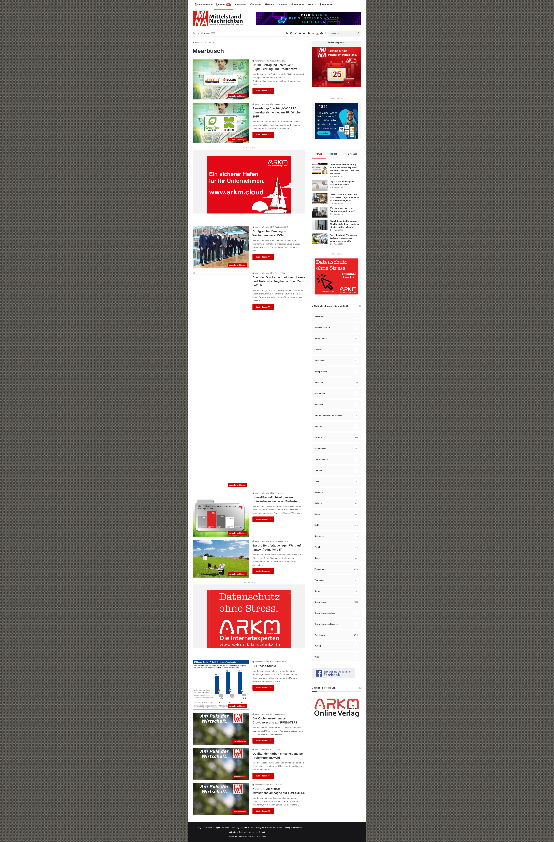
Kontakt (325, 4)
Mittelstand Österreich (238, 832)
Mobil (271, 4)
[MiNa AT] (317, 33)
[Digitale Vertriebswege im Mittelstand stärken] (319, 185)
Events (224, 4)
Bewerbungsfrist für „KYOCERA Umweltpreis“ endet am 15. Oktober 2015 (277, 112)
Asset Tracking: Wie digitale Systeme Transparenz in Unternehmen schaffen (343, 238)
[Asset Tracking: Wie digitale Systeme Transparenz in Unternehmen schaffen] (319, 238)
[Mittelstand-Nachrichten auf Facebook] (333, 677)
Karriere (257, 4)
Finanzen (241, 4)
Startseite (198, 42)
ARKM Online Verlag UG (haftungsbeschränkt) (263, 827)
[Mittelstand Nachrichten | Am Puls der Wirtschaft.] (218, 20)
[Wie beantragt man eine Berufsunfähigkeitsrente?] (319, 212)
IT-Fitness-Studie (264, 665)
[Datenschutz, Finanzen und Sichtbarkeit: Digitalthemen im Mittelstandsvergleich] (319, 198)
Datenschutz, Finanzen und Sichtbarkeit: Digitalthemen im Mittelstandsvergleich (344, 197)
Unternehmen (203, 4)
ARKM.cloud (296, 827)
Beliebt (333, 154)
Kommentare (351, 154)
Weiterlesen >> (263, 90)
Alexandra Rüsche (262, 61)
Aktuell (319, 154)
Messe (283, 4)
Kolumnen (298, 4)
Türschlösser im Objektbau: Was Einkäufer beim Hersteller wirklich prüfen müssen (344, 224)
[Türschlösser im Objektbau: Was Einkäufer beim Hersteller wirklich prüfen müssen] (319, 225)
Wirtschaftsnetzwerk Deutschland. (252, 837)
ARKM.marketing (249, 148)
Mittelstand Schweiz (257, 832)
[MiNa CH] (313, 33)
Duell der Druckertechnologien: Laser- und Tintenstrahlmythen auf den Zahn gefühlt (278, 281)
